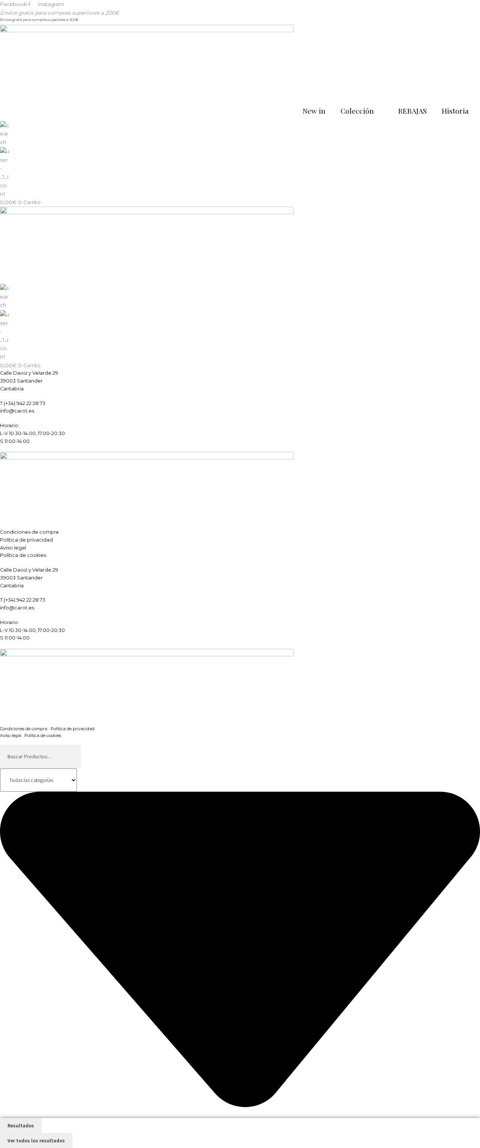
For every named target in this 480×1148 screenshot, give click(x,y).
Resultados (21, 1125)
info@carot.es (17, 411)
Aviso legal (13, 548)
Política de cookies (23, 555)
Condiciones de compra (29, 532)
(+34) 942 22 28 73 (24, 403)
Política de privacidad (26, 540)
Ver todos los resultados (36, 1140)
